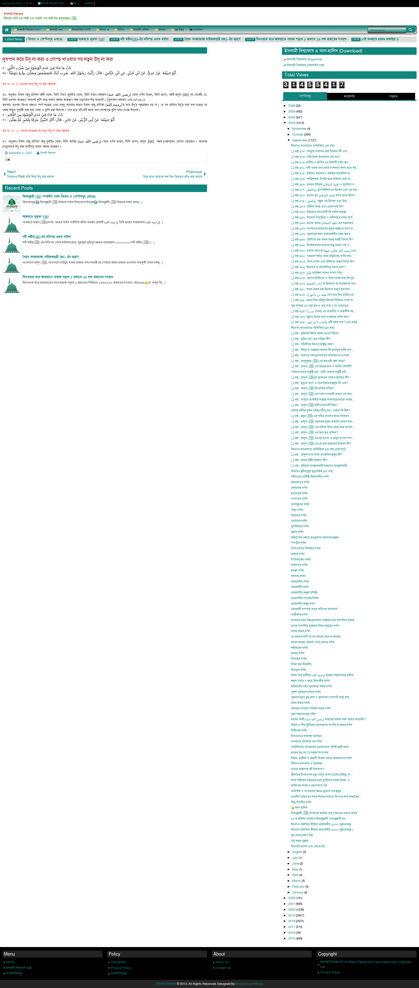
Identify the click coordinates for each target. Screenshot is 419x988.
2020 (292, 910)
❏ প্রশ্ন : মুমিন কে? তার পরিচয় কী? (311, 339)
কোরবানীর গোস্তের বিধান (305, 598)
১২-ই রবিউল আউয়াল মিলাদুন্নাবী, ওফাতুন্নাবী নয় (318, 819)
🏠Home (6, 29)
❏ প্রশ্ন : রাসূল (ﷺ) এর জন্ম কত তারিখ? (314, 432)
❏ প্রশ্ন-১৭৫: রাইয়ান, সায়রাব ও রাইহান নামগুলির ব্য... (321, 173)
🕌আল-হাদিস (299, 807)
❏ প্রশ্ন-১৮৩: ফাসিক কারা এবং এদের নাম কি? (317, 206)
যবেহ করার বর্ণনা (300, 631)
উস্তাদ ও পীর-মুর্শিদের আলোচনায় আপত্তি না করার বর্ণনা (321, 725)
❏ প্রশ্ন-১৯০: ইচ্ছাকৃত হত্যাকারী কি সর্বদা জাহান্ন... (319, 212)
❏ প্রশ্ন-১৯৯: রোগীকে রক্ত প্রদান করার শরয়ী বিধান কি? (322, 239)
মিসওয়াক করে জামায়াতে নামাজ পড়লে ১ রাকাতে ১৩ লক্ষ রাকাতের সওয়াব (295, 39)
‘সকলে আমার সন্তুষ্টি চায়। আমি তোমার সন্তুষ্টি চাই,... (319, 372)
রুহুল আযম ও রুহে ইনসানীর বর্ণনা (310, 681)
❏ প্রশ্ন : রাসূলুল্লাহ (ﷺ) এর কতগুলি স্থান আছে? (318, 361)
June (296, 863)
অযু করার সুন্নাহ (299, 841)
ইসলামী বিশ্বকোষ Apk (19, 968)
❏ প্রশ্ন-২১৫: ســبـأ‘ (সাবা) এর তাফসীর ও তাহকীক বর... (323, 311)
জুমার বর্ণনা (297, 532)
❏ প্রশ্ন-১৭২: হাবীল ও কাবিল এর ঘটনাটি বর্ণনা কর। (320, 162)
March (297, 881)
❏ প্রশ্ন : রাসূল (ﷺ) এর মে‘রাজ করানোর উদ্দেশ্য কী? (321, 444)
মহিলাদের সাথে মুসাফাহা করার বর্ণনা (311, 686)
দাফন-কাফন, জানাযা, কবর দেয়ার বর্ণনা (312, 642)
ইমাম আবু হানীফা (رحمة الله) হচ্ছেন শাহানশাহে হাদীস (322, 675)
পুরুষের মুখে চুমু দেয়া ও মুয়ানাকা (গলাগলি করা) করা (320, 697)
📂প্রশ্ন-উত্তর (177, 30)
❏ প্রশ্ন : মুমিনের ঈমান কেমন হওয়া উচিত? (315, 333)
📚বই (73, 3)
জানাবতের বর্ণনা (300, 482)
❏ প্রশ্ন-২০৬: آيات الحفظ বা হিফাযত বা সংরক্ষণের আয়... (324, 283)
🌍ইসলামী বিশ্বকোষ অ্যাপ (51, 3)
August (297, 852)
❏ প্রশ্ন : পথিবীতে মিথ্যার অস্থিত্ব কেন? (312, 344)
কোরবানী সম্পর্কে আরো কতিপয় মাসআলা (314, 609)
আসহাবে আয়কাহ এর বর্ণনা (306, 741)
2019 (292, 915)
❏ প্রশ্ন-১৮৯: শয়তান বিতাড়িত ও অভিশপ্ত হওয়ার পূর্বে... (323, 217)
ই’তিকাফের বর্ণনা (301, 559)
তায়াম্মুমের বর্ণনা (300, 504)
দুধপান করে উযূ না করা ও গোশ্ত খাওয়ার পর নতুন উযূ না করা (57, 59)
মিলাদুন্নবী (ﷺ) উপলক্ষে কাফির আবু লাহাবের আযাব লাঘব (324, 813)
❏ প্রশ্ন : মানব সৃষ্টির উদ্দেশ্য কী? (309, 460)
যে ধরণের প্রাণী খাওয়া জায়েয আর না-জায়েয (316, 637)
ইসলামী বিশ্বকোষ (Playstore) (304, 59)
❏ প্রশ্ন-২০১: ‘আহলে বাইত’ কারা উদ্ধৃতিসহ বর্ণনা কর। (321, 256)
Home (10, 962)
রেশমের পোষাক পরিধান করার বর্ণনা (311, 708)
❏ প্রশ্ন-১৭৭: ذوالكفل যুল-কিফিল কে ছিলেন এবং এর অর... (325, 190)
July (295, 858)
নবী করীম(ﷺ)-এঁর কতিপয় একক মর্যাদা (138, 39)
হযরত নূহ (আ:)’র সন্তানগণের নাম (309, 752)
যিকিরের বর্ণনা (299, 730)
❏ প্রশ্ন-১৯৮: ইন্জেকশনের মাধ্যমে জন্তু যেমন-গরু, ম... (321, 245)
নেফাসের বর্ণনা (299, 488)
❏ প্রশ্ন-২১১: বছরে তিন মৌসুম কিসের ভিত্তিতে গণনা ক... (323, 300)
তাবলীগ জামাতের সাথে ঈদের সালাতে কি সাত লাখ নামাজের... (326, 797)
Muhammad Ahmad (249, 984)
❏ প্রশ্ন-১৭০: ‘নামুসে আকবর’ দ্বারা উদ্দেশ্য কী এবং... (320, 151)
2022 (292, 898)
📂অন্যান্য (160, 30)
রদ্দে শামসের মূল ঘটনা (303, 714)
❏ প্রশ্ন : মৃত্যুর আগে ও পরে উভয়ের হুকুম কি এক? (319, 383)
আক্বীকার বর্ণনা (299, 614)
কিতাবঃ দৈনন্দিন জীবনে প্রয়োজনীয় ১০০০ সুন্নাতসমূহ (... (323, 829)
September (300, 140)
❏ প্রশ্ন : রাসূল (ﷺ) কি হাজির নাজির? (312, 388)
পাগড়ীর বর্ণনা (298, 543)
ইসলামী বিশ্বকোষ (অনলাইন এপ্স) (305, 65)
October (298, 134)
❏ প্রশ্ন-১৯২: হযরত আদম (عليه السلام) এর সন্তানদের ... (323, 223)
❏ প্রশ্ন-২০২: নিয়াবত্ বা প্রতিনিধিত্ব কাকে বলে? (318, 267)
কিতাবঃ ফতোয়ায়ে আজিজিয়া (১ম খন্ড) (312, 328)
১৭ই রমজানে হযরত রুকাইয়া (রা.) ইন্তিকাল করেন (384, 39)
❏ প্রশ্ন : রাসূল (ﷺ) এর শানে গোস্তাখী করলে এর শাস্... (322, 394)
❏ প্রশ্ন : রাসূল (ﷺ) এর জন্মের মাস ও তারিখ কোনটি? (321, 366)
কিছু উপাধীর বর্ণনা (301, 802)
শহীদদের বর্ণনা (299, 648)
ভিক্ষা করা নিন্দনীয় (301, 664)
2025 (292, 111)
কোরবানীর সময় (300, 587)
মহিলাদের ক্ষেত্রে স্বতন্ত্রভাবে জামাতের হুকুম (315, 537)
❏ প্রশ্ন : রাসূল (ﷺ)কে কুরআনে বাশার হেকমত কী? (320, 377)
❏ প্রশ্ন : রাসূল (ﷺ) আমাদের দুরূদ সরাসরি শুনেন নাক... (322, 421)
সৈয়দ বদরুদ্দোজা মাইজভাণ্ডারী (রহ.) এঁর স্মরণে (206, 39)
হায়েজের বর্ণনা (299, 493)
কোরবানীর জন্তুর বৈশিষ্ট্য (304, 592)
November (299, 129)
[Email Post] (7, 160)
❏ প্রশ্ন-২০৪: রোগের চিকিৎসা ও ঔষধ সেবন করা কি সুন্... (323, 278)
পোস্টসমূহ (305, 96)
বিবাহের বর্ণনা (299, 659)
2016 (292, 933)
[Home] (6, 50)
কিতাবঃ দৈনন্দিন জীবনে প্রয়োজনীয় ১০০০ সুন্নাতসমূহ (321, 824)
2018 (292, 921)
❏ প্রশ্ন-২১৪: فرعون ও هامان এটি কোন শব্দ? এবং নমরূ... (325, 322)
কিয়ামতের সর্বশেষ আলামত (306, 736)
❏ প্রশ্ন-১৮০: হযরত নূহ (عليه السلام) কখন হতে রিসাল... (324, 195)
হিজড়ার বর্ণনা (298, 670)
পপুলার (393, 96)
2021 (292, 904)
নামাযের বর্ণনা (299, 515)
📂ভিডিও (119, 30)
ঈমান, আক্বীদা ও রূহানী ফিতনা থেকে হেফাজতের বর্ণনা (321, 758)
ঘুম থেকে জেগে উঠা (302, 835)
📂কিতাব (101, 30)
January (298, 892)
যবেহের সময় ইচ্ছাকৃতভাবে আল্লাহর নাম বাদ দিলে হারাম (322, 620)
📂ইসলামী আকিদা (139, 30)
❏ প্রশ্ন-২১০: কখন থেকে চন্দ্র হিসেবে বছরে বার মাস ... (322, 289)
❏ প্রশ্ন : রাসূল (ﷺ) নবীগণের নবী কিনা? (314, 405)
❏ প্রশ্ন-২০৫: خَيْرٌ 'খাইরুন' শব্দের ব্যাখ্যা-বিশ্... (317, 273)
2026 (292, 106)
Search (410, 30)
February (298, 886)
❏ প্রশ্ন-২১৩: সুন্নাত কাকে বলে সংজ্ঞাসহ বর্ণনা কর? (320, 317)
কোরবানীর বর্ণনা (300, 581)
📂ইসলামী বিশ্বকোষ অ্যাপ (27, 30)
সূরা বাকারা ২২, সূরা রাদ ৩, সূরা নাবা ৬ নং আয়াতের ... (321, 306)
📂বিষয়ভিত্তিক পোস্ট (79, 30)
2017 (292, 927)
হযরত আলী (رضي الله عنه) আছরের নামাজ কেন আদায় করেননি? (328, 719)
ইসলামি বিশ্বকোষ (13, 14)
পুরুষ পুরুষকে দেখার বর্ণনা (306, 692)
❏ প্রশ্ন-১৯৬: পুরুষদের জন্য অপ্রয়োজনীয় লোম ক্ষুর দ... (322, 234)
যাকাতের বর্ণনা (299, 565)
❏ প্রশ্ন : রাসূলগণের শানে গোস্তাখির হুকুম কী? (316, 454)
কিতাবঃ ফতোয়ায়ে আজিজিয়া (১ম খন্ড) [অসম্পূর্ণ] (318, 449)
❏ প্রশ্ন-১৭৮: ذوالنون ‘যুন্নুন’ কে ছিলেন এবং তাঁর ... (320, 201)
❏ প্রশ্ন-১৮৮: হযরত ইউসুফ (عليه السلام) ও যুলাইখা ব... (323, 184)
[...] (140, 202)
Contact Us (223, 968)
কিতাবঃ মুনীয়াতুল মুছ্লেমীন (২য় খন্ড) (312, 471)
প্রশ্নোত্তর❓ (90, 3)
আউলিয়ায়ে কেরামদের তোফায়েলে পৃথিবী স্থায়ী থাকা (320, 747)
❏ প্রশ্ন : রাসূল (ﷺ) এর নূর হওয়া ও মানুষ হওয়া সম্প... (322, 438)
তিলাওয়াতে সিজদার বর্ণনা (306, 548)
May (295, 869)
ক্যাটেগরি (349, 96)
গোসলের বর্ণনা (299, 499)
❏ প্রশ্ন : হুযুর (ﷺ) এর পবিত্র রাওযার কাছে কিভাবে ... (321, 416)
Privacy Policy (121, 968)
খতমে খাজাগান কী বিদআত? (307, 769)
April (295, 875)
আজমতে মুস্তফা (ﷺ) (85, 39)
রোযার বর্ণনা (298, 554)
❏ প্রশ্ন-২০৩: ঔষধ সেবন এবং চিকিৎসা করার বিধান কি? (323, 261)
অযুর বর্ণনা (297, 510)
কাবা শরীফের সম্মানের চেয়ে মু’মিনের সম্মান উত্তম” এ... (321, 780)
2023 (292, 123)
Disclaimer (118, 962)
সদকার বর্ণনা (298, 576)
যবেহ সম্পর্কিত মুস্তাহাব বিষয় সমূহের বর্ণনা (315, 626)
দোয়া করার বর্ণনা (300, 703)
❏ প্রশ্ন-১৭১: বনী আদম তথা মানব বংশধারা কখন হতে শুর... (324, 168)
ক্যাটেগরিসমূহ (14, 973)
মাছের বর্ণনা (297, 653)
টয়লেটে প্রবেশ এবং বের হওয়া (308, 846)
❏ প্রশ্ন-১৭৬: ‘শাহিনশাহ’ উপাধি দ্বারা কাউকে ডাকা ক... (321, 179)
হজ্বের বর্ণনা (297, 570)
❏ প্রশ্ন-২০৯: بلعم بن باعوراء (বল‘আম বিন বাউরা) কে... (323, 295)
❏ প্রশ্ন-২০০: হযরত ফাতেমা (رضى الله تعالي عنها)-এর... (324, 251)
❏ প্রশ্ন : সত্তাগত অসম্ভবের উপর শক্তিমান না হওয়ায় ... (321, 355)
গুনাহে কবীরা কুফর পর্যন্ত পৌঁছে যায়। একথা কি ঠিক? (320, 410)
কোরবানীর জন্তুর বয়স (303, 604)
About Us (222, 962)
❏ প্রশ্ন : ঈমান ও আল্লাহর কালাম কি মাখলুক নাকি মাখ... (322, 350)
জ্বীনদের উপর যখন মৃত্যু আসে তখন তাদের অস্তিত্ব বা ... (322, 774)
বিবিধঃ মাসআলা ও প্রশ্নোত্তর (306, 763)
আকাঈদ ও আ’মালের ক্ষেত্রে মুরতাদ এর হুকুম (316, 791)
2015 (292, 938)
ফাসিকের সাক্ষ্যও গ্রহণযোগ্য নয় (309, 785)
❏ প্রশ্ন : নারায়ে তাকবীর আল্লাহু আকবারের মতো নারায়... (322, 399)
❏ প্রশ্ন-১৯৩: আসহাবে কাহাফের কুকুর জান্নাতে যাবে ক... (323, 228)
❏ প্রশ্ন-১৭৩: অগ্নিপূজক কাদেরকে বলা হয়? (315, 157)
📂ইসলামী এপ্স (54, 30)
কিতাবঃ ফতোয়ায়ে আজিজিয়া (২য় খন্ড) (312, 146)
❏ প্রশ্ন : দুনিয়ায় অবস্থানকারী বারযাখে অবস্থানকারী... (320, 466)
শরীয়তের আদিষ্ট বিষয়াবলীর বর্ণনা (310, 476)
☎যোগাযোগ (196, 30)
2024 (292, 117)
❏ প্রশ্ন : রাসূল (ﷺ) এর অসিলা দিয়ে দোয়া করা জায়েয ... (323, 427)
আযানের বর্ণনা (299, 521)
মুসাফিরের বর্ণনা (300, 526)
